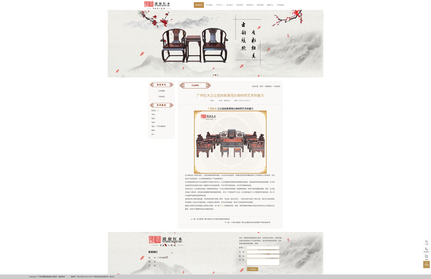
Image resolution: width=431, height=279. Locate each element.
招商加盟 (260, 5)
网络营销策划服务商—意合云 (104, 277)
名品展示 (229, 5)
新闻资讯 (250, 5)
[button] (213, 75)
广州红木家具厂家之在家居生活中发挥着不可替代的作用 (250, 222)
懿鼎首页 (199, 5)
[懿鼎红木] (158, 5)
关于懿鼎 (209, 5)
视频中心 (270, 5)
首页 (261, 86)
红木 (221, 206)
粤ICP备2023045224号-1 (85, 277)
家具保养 (239, 5)
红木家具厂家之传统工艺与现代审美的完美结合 (213, 219)
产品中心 (219, 5)
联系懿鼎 (280, 5)
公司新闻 (161, 91)
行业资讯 (161, 96)
